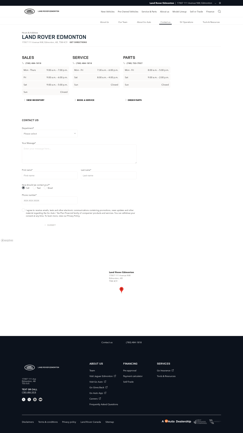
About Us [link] (104, 22)
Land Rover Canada (91, 421)
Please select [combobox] (30, 133)
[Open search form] (219, 11)
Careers (93, 398)
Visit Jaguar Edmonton (101, 376)
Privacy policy (69, 421)
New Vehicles (107, 11)
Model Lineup (180, 11)
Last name (86, 170)
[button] (121, 290)
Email (50, 187)
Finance (210, 11)
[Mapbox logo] (7, 240)
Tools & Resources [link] (211, 22)
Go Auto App (96, 392)
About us (164, 11)
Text (39, 187)
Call (28, 187)
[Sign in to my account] (220, 3)
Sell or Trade (196, 11)
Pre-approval (129, 370)
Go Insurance (163, 370)
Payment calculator (133, 376)
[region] (121, 286)
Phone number (29, 195)
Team (92, 370)
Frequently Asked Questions (103, 404)
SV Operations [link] (186, 22)
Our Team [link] (122, 22)
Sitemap (109, 421)
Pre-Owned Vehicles (128, 11)
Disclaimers (28, 421)
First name (27, 170)
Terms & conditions (48, 421)
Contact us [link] (165, 22)
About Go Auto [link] (144, 22)
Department (28, 128)
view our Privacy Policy (69, 215)
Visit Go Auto (96, 381)
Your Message (29, 143)
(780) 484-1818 (29, 392)
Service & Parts (149, 11)
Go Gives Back (96, 387)
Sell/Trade (128, 381)
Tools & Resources (166, 376)
